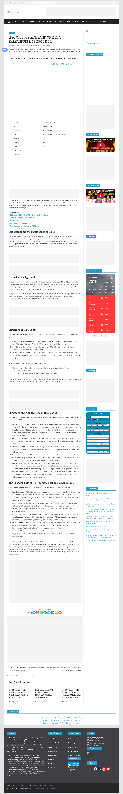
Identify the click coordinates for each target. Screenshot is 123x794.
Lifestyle (84, 22)
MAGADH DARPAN (48, 786)
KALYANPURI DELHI (45, 45)
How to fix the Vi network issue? (96, 527)
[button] (5, 50)
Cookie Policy (52, 755)
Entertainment (72, 22)
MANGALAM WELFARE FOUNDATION (42, 788)
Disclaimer (51, 759)
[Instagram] (37, 612)
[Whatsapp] (41, 612)
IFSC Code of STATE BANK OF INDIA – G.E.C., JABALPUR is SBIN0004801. (26, 668)
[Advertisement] (81, 11)
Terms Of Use (52, 747)
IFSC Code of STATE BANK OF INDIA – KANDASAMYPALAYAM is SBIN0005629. (71, 694)
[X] (100, 769)
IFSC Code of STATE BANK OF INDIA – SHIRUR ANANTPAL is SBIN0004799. (64, 668)
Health (49, 22)
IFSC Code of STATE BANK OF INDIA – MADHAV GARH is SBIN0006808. (44, 694)
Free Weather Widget (101, 336)
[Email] (52, 612)
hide (17, 212)
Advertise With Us (54, 743)
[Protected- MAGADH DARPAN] (73, 763)
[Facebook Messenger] (45, 612)
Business (94, 22)
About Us (51, 739)
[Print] (60, 612)
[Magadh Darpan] (9, 21)
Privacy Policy (52, 751)
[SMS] (56, 612)
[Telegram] (49, 612)
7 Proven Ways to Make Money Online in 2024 (101, 540)
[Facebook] (30, 612)
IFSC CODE (11, 33)
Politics (24, 22)
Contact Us (51, 767)
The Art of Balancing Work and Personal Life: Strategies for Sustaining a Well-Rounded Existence (100, 511)
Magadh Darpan (26, 45)
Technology (59, 22)
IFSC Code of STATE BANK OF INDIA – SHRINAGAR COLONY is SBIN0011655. (18, 694)
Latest (15, 22)
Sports (32, 22)
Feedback (51, 763)
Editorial (103, 22)
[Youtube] (108, 769)
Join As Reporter (73, 751)
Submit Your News (74, 755)
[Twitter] (34, 612)
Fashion (41, 22)
